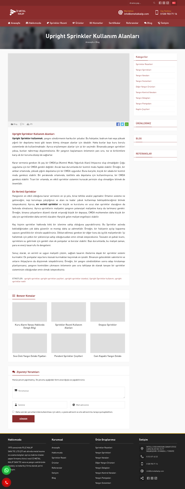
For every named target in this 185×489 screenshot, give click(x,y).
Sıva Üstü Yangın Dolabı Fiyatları (29, 355)
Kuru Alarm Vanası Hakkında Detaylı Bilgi (29, 326)
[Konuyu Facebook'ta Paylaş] (118, 124)
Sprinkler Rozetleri (144, 64)
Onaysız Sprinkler (108, 324)
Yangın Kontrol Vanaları (146, 92)
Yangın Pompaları (143, 103)
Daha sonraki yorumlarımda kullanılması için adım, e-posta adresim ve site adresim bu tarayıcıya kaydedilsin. (64, 412)
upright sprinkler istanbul (76, 278)
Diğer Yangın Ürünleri (145, 86)
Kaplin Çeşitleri (143, 109)
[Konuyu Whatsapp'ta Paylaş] (126, 124)
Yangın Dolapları (143, 98)
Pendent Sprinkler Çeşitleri (68, 355)
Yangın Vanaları (142, 75)
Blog (98, 42)
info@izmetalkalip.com (136, 13)
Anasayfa (90, 42)
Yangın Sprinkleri (143, 69)
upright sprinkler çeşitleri (52, 278)
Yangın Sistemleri (143, 81)
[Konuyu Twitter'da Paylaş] (122, 124)
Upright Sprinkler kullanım (101, 278)
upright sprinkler (31, 278)
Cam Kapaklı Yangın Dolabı (107, 355)
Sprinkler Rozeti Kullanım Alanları (68, 326)
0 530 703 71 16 (168, 13)
